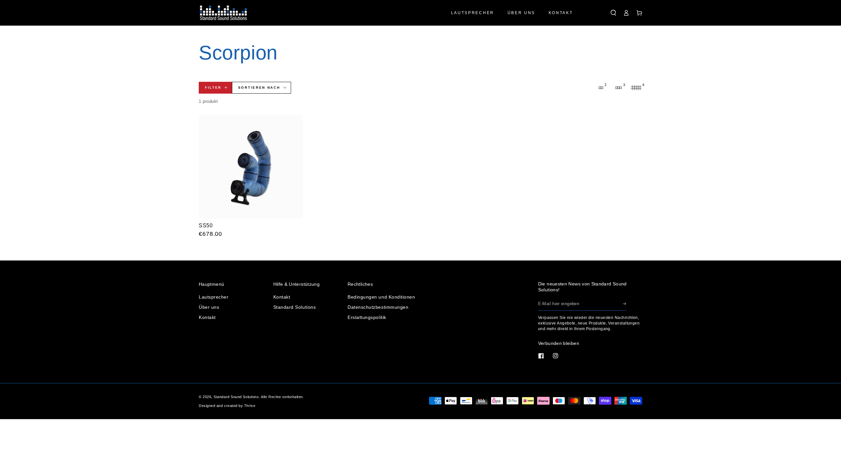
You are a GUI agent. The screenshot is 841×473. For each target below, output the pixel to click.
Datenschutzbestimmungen (378, 307)
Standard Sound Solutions (236, 397)
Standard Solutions (294, 307)
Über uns (209, 307)
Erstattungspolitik (367, 317)
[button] (613, 12)
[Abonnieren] (625, 303)
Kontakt (207, 317)
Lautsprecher (213, 297)
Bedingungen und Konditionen (381, 297)
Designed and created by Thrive (227, 406)
